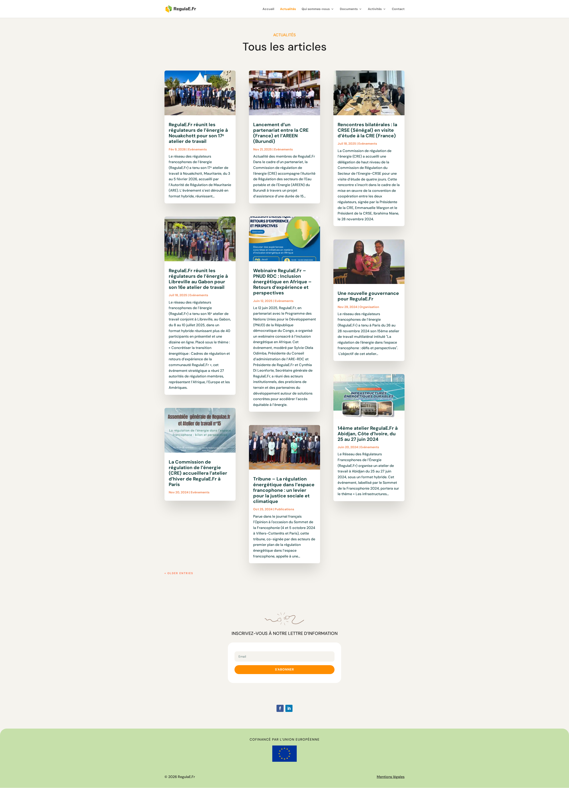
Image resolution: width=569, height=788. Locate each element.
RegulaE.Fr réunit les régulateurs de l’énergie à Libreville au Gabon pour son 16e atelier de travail (198, 279)
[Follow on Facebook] (280, 708)
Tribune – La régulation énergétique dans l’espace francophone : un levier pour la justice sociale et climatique (284, 490)
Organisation (369, 307)
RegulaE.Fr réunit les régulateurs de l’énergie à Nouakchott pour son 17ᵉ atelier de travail (198, 133)
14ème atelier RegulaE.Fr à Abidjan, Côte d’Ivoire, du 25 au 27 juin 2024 (368, 433)
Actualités (288, 9)
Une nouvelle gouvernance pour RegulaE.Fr (368, 296)
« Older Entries (178, 573)
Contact (398, 9)
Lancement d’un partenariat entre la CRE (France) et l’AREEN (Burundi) (281, 133)
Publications (284, 509)
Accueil (268, 9)
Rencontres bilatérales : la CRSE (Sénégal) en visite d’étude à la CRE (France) (367, 130)
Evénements (197, 149)
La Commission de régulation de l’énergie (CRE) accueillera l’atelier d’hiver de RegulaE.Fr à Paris (198, 473)
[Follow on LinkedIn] (289, 708)
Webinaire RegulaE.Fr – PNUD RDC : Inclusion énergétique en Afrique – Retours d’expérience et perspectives (282, 281)
